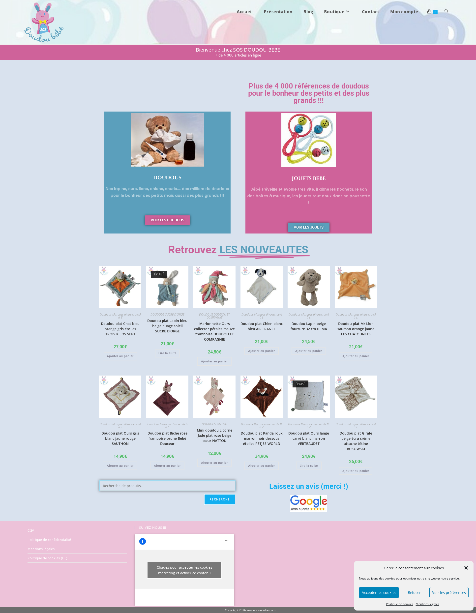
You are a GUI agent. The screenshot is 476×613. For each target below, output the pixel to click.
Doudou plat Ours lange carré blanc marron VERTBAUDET (308, 438)
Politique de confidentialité (49, 539)
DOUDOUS (167, 177)
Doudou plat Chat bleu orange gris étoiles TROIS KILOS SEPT (120, 328)
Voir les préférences (449, 592)
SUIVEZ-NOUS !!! (152, 527)
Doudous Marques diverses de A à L (261, 316)
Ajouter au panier (120, 356)
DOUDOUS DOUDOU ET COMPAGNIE (214, 316)
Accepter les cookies (379, 592)
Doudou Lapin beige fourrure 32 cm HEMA (309, 326)
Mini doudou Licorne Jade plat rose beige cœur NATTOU (214, 435)
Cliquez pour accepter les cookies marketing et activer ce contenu (184, 570)
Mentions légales (427, 604)
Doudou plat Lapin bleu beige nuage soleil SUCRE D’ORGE (167, 325)
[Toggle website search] (446, 11)
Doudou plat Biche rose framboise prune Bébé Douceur (167, 438)
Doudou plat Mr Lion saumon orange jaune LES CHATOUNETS (355, 328)
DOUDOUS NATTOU (214, 424)
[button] (466, 567)
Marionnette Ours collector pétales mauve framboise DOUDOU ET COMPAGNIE (214, 331)
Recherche (219, 499)
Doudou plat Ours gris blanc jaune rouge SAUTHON (120, 438)
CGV (31, 530)
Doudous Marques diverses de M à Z (120, 316)
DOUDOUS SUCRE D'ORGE (167, 314)
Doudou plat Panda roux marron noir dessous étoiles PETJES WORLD (262, 438)
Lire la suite (167, 353)
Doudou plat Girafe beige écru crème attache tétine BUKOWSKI (356, 441)
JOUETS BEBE (309, 178)
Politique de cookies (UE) (47, 558)
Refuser (414, 592)
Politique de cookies (399, 604)
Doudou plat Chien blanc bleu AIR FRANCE (261, 326)
